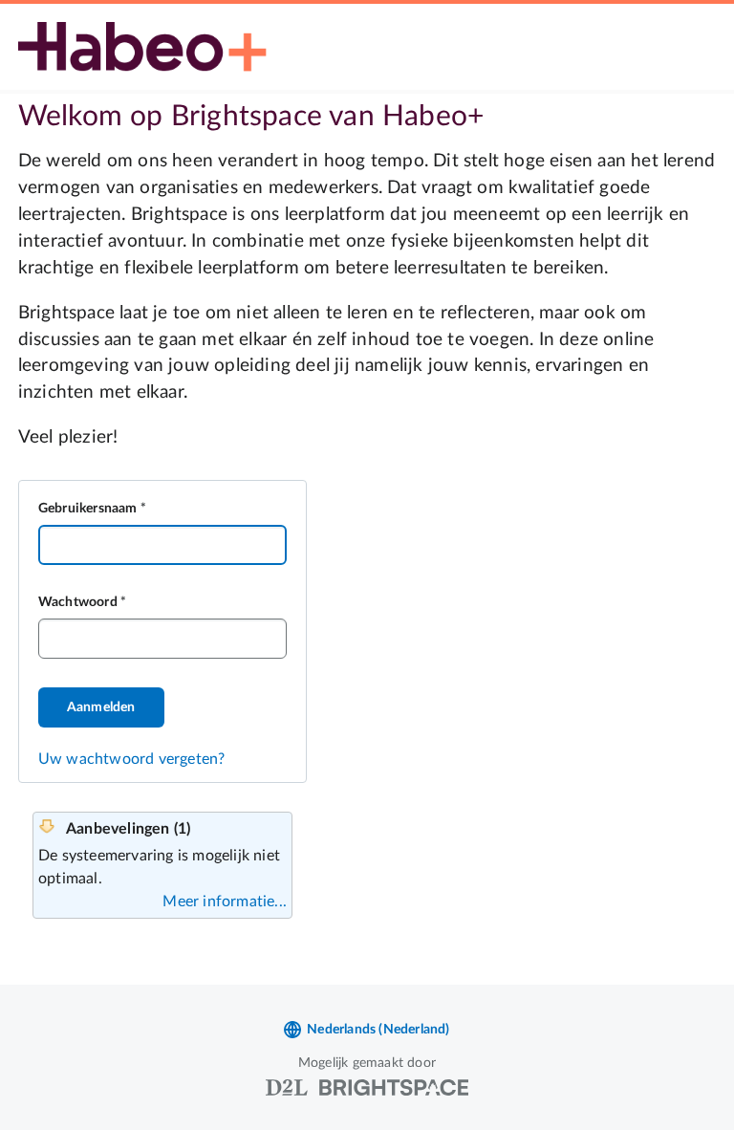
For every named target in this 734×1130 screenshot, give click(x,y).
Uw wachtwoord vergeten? (132, 759)
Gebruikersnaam (88, 508)
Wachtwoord (78, 602)
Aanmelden (101, 707)
